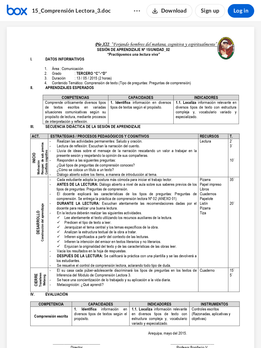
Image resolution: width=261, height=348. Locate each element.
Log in (240, 11)
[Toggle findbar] (105, 331)
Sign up (210, 11)
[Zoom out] (119, 331)
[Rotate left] (155, 331)
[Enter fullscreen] (168, 331)
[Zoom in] (142, 331)
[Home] (17, 10)
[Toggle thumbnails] (92, 331)
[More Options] (137, 11)
